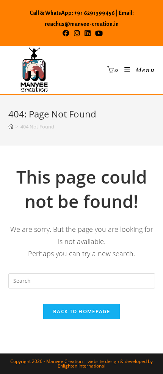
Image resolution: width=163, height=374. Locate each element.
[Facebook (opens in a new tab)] (66, 33)
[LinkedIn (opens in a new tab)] (87, 33)
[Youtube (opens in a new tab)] (98, 33)
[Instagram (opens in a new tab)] (77, 33)
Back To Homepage (81, 311)
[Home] (10, 126)
